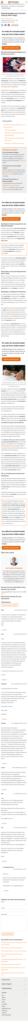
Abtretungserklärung (6, 446)
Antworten (4, 630)
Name (3, 901)
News (3, 995)
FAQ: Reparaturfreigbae (10, 130)
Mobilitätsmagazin (14, 2)
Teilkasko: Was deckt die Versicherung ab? (11, 947)
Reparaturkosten (9, 174)
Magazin (4, 997)
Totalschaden (11, 391)
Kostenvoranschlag (14, 310)
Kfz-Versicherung (20, 6)
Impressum (4, 1012)
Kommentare (14, 25)
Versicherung (13, 6)
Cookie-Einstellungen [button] (6, 1015)
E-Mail (3, 908)
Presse (3, 1001)
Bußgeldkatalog (4, 6)
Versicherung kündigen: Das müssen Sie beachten (13, 951)
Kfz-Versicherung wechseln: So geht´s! (11, 964)
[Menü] (2, 3)
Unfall (19, 98)
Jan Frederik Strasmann (8, 18)
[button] (2, 25)
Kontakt (3, 1006)
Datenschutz (4, 1010)
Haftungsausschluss (6, 1008)
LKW (25, 302)
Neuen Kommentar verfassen (9, 605)
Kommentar (4, 914)
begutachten (17, 282)
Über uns (4, 999)
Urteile (22, 112)
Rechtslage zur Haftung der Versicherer (14, 143)
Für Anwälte (4, 1004)
